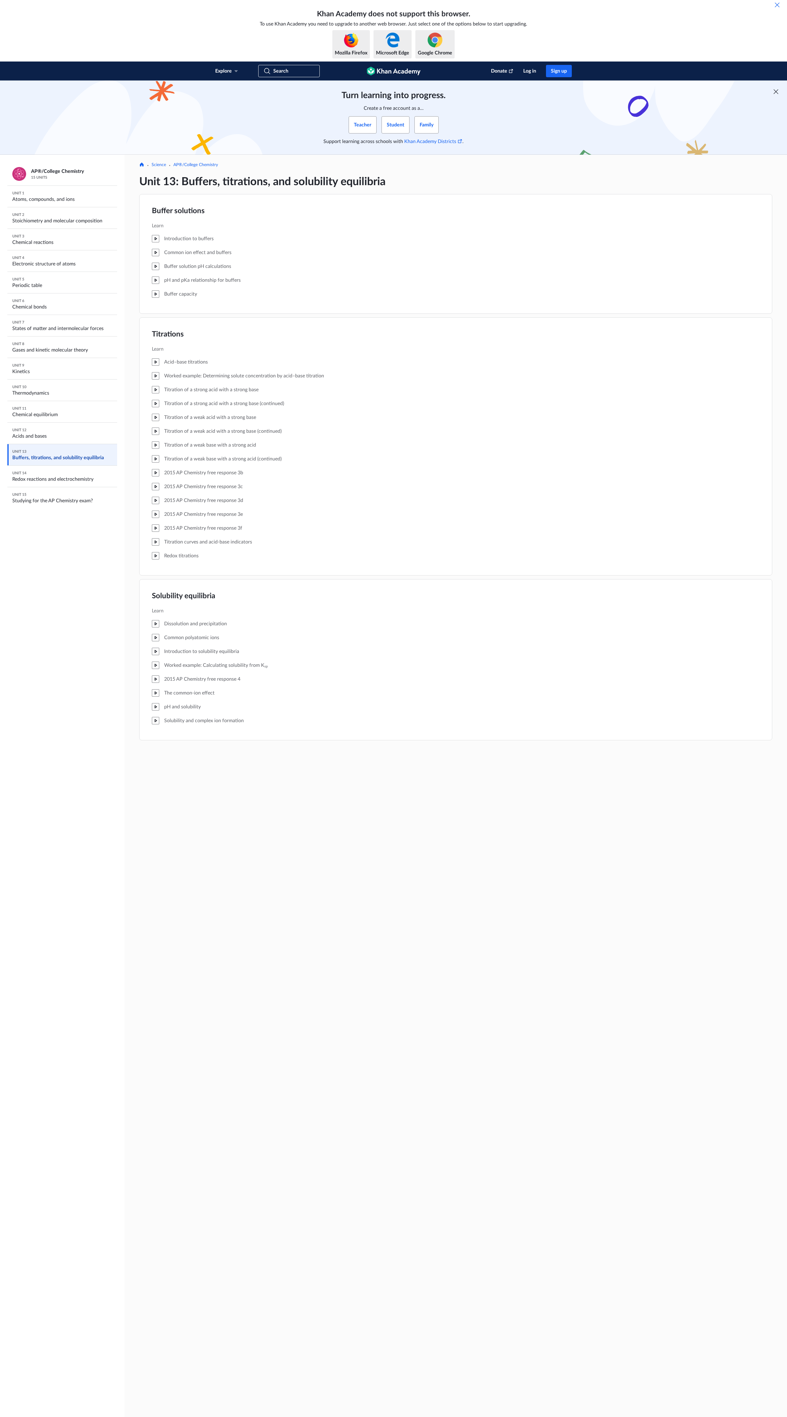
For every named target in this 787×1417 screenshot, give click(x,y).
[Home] (141, 165)
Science (159, 165)
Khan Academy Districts (430, 141)
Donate (499, 71)
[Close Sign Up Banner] (776, 92)
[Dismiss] (777, 5)
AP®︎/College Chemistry (195, 165)
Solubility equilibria (183, 596)
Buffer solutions (178, 211)
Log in (529, 71)
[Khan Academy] (394, 71)
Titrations (168, 334)
